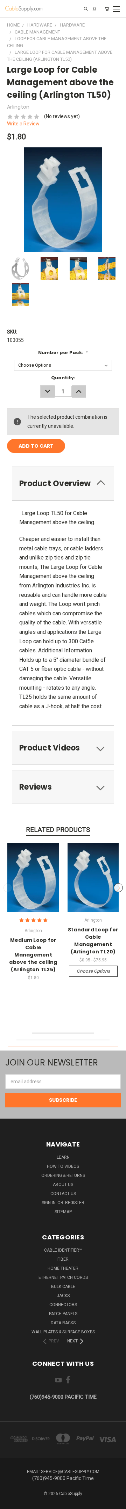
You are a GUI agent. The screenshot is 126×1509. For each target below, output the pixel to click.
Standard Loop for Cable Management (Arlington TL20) (93, 940)
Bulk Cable (63, 1286)
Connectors (63, 1304)
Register (74, 1202)
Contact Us (63, 1193)
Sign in (49, 1202)
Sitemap (63, 1211)
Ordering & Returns (63, 1175)
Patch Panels (63, 1313)
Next (118, 887)
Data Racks (63, 1322)
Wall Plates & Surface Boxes (63, 1331)
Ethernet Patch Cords (63, 1277)
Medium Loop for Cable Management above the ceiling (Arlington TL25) (33, 955)
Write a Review (23, 123)
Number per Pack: (63, 352)
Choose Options (93, 971)
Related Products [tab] (58, 830)
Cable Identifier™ (63, 1250)
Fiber (63, 1259)
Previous (8, 887)
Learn (63, 1157)
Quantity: (63, 377)
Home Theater (63, 1268)
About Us (63, 1184)
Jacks (63, 1295)
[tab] (63, 748)
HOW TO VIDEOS (63, 1166)
